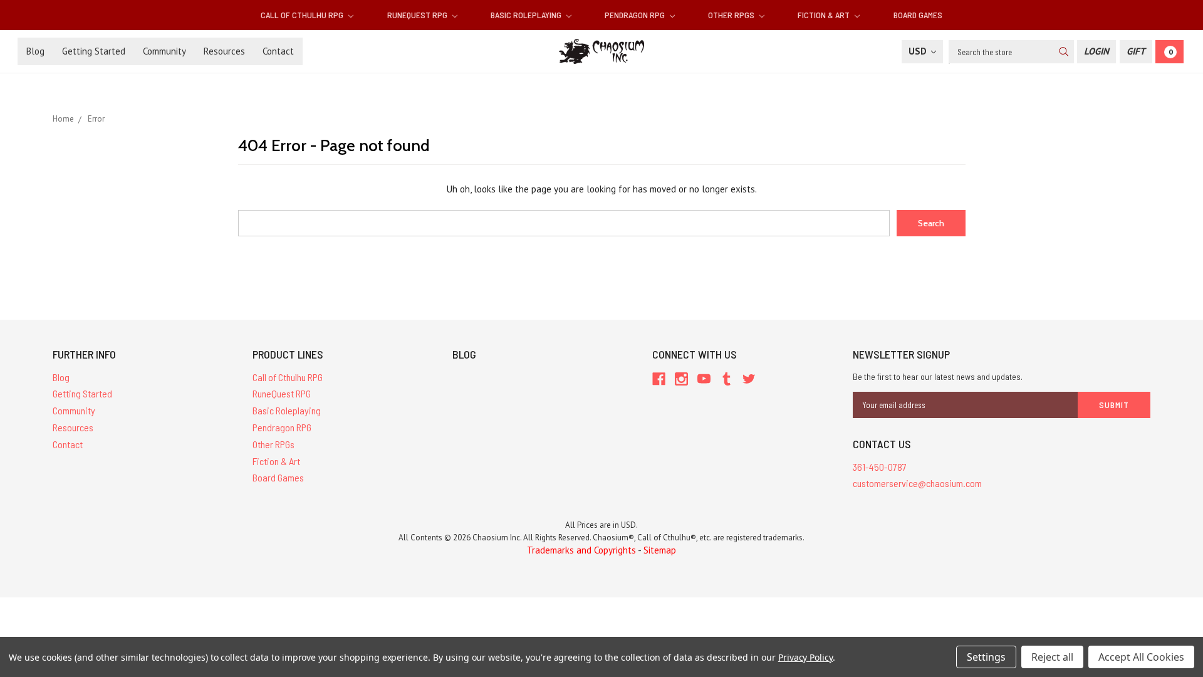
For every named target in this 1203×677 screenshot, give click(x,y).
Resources (224, 51)
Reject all (1052, 657)
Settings (986, 657)
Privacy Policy (805, 657)
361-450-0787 (880, 467)
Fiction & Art (824, 14)
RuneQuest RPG (418, 14)
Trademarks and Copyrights (581, 550)
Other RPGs (732, 14)
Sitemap (659, 550)
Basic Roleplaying (527, 14)
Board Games (917, 14)
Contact (278, 51)
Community (164, 51)
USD (919, 51)
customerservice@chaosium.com (917, 483)
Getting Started (93, 51)
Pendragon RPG (636, 14)
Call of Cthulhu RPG (303, 14)
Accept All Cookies (1141, 657)
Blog (35, 51)
